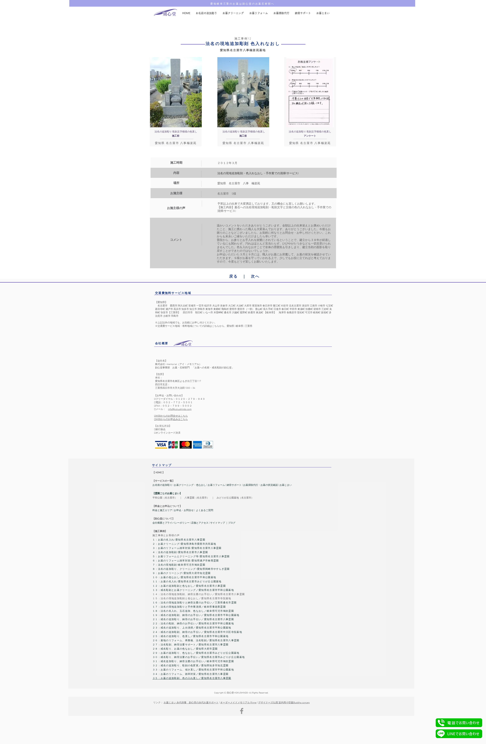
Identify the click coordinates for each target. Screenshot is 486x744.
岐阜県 (239, 326)
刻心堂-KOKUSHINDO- (238, 693)
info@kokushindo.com (180, 409)
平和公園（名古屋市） (164, 497)
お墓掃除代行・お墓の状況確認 (260, 485)
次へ (255, 276)
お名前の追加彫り (162, 485)
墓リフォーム (217, 485)
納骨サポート (234, 485)
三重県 (248, 326)
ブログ (231, 523)
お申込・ (179, 510)
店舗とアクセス (200, 523)
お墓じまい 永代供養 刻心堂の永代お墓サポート (191, 702)
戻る (233, 276)
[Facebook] (242, 711)
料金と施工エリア (162, 510)
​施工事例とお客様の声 (166, 535)
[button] (459, 722)
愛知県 (230, 326)
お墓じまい (285, 485)
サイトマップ (217, 523)
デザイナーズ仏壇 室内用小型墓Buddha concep (284, 702)
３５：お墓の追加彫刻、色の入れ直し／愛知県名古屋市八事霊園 (191, 678)
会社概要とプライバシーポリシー (170, 523)
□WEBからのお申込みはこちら (171, 419)
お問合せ (189, 510)
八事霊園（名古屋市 (196, 497)
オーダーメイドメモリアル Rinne (238, 702)
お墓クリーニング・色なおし (189, 485)
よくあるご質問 (204, 510)
